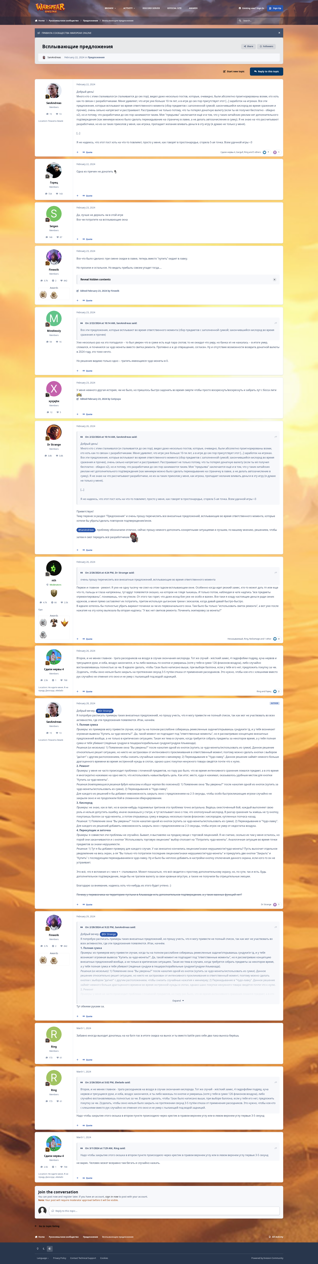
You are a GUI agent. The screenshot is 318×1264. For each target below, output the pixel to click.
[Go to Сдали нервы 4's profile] (54, 657)
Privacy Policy (59, 1258)
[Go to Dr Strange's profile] (54, 432)
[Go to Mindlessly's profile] (54, 318)
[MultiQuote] (77, 152)
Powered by (267, 1258)
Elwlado (119, 1082)
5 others (257, 152)
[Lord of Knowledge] (64, 622)
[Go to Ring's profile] (54, 1034)
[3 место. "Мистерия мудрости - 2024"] (54, 622)
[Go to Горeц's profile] (54, 170)
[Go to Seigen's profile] (54, 214)
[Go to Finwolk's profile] (54, 257)
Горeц (54, 182)
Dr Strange (54, 444)
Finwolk (54, 269)
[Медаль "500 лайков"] (54, 294)
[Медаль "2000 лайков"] (43, 622)
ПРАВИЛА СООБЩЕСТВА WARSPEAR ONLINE (66, 32)
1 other (268, 638)
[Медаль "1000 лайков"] (43, 634)
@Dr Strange (105, 710)
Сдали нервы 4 (228, 152)
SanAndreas (54, 57)
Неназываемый (235, 638)
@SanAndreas (86, 529)
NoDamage (254, 638)
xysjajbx (54, 401)
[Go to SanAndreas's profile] (44, 57)
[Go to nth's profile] (54, 568)
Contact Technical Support (83, 1258)
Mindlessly (54, 331)
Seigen (54, 226)
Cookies (104, 1258)
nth (54, 580)
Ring (246, 152)
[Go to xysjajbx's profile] (54, 389)
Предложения (96, 57)
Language (42, 1258)
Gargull (239, 152)
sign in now (111, 1196)
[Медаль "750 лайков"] (43, 294)
